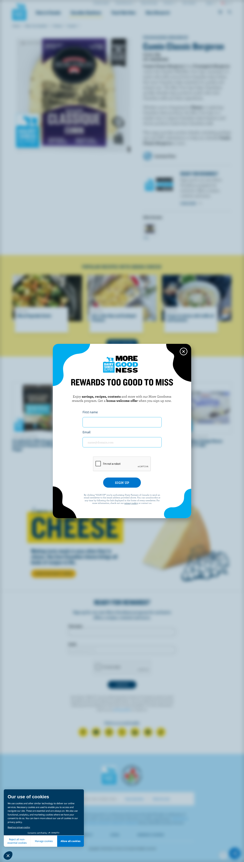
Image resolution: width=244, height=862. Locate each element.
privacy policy (131, 503)
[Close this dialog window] (183, 351)
